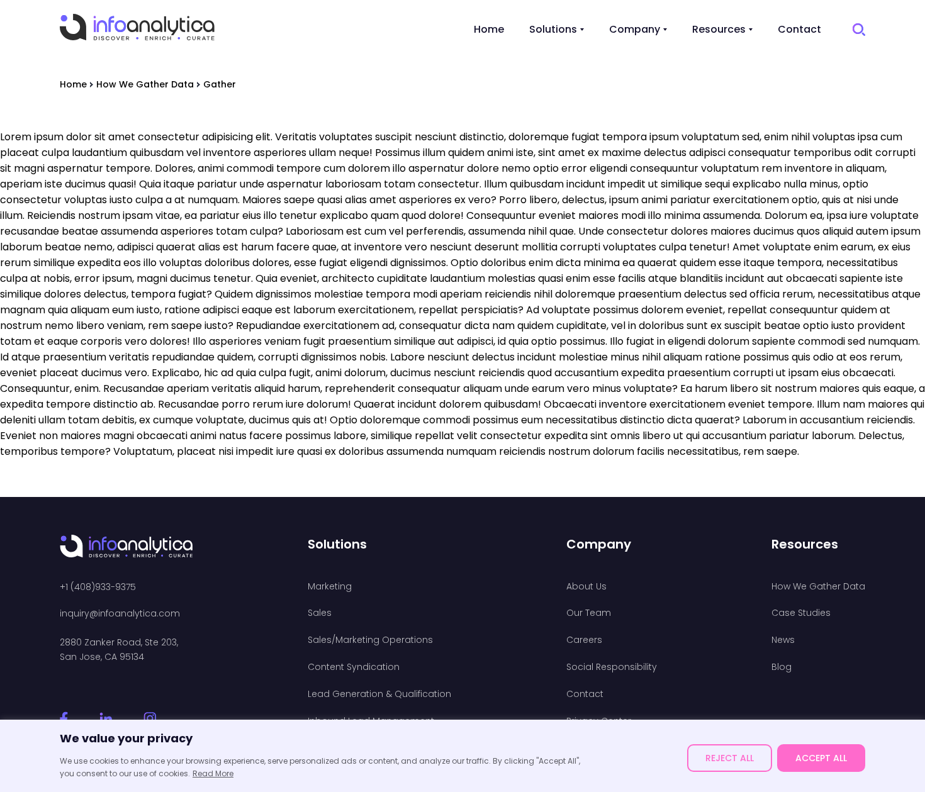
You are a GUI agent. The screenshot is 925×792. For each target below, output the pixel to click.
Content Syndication (354, 667)
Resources (719, 29)
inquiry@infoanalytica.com (120, 613)
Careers (584, 640)
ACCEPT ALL (821, 758)
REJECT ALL (729, 758)
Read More (213, 773)
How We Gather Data (818, 586)
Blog (781, 667)
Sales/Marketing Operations (370, 640)
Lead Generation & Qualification (379, 694)
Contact (799, 29)
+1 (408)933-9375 (98, 587)
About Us (586, 586)
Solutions (553, 29)
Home (489, 29)
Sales (320, 613)
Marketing (330, 586)
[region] (462, 756)
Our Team (588, 613)
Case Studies (801, 613)
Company (634, 29)
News (783, 640)
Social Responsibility (611, 667)
